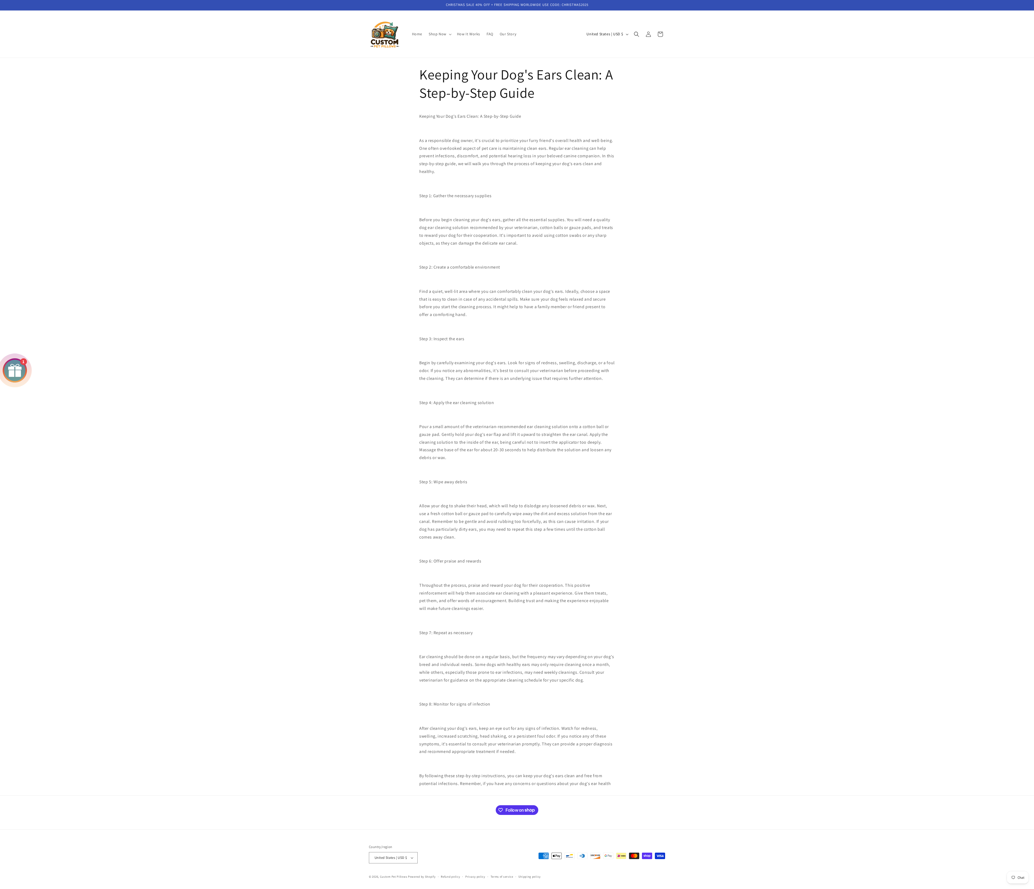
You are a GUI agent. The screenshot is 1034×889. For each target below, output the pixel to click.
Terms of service (502, 876)
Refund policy (450, 876)
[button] (439, 34)
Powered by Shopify (422, 876)
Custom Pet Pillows (394, 876)
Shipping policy (529, 876)
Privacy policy (475, 876)
